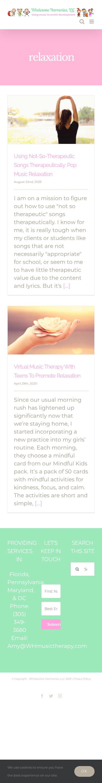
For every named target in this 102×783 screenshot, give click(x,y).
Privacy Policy (82, 678)
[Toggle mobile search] (81, 21)
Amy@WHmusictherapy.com (47, 646)
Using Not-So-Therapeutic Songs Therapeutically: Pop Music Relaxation (45, 165)
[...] (66, 285)
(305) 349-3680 (19, 622)
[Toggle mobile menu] (92, 21)
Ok (84, 771)
